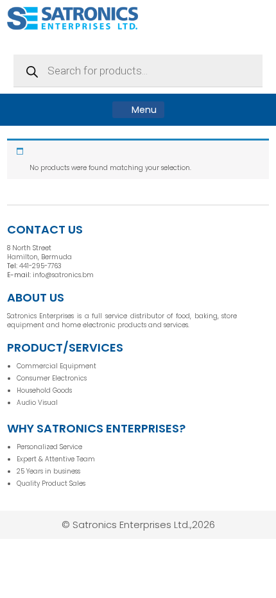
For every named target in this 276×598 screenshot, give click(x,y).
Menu (143, 109)
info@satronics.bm (63, 275)
